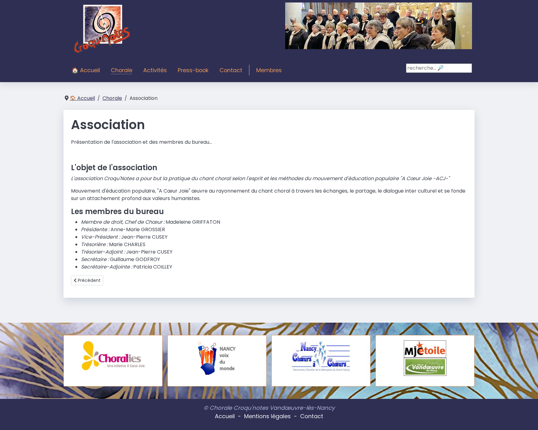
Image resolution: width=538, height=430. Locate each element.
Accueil (225, 416)
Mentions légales (267, 416)
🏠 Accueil (86, 70)
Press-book (193, 70)
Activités (155, 70)
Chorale (121, 70)
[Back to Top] (527, 418)
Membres (269, 70)
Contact (230, 70)
